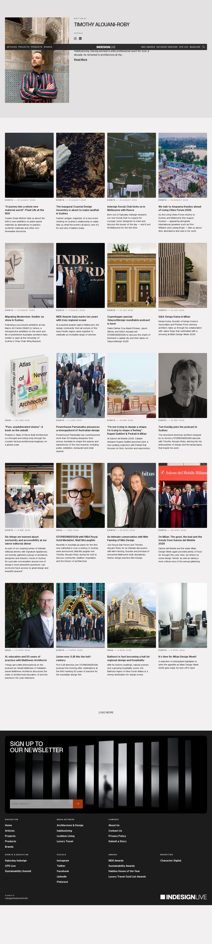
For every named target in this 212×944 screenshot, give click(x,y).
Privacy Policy (117, 836)
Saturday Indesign (16, 860)
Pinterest (62, 882)
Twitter (61, 866)
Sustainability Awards (121, 866)
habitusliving (64, 830)
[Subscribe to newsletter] (78, 803)
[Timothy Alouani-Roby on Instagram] (75, 39)
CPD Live (10, 866)
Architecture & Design (70, 825)
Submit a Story (117, 841)
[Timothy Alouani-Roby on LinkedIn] (80, 39)
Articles (12, 47)
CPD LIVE (183, 47)
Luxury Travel (65, 841)
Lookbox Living (65, 836)
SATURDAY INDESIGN (167, 47)
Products (36, 47)
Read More (80, 59)
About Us (114, 825)
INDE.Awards (116, 860)
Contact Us (115, 830)
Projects (23, 47)
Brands (48, 47)
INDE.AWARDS (148, 47)
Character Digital (170, 860)
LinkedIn (62, 876)
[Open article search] (203, 46)
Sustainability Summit (18, 871)
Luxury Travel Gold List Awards (127, 876)
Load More (106, 712)
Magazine (195, 47)
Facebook (63, 871)
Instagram (63, 860)
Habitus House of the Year (124, 871)
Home (8, 825)
